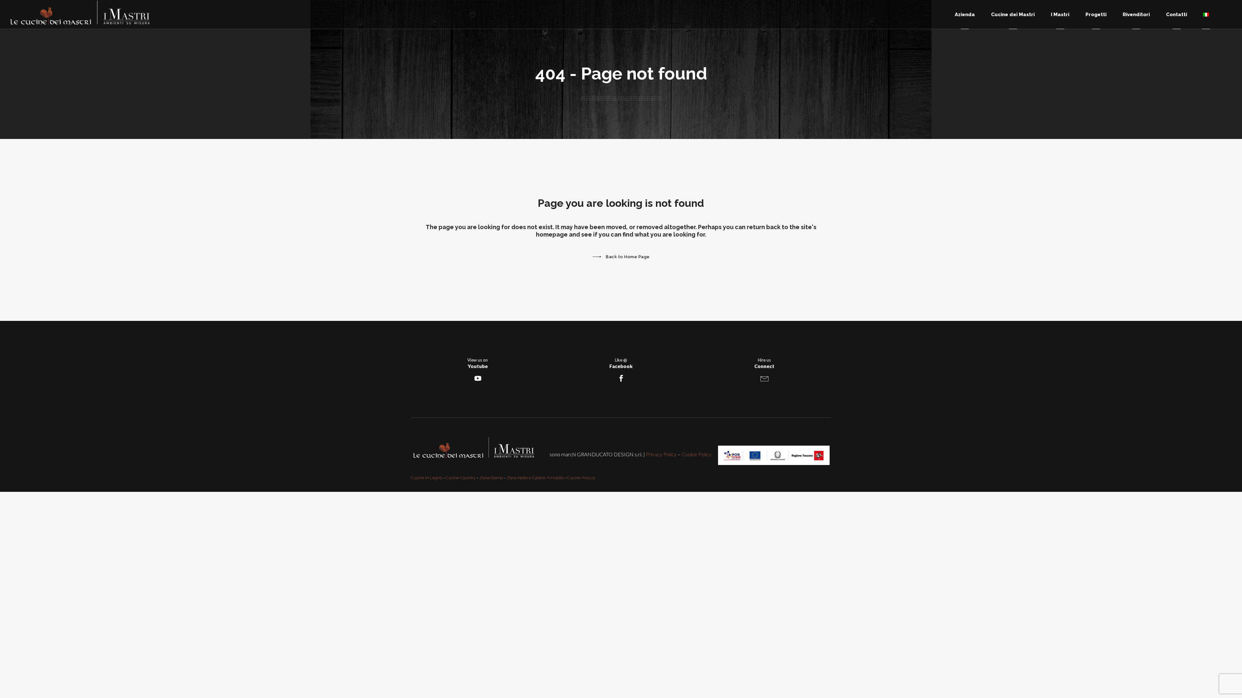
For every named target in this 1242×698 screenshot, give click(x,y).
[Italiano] (1206, 14)
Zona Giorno (491, 477)
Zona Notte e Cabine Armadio (535, 477)
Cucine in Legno (426, 477)
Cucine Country (461, 477)
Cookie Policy (696, 454)
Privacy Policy (661, 454)
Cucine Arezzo (581, 477)
